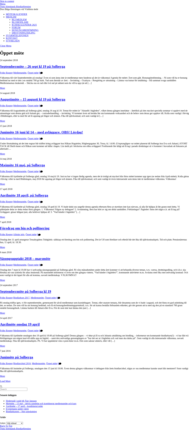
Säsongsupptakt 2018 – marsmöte (25, 258)
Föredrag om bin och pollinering (24, 228)
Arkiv (2, 423)
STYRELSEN (13, 41)
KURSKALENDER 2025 (24, 25)
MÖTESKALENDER (16, 14)
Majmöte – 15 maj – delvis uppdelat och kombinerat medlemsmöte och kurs (41, 403)
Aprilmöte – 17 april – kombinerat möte (24, 406)
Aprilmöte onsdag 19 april (20, 324)
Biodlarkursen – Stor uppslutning (21, 411)
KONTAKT (12, 38)
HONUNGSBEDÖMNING (25, 30)
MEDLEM (11, 17)
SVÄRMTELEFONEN (17, 35)
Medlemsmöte (19, 72)
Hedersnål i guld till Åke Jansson (21, 401)
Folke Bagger (6, 72)
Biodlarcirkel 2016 (22, 363)
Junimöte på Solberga (16, 357)
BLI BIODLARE (20, 22)
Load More (5, 381)
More (2, 88)
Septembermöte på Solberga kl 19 (25, 291)
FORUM (16, 27)
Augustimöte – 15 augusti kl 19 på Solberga (32, 99)
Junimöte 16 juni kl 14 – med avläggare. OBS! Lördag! (41, 132)
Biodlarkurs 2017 (21, 297)
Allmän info (18, 234)
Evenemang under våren (17, 409)
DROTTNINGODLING (23, 33)
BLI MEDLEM (19, 19)
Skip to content (7, 1)
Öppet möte (33, 72)
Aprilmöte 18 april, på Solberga (24, 195)
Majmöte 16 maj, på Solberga (22, 165)
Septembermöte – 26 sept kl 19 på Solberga (32, 66)
